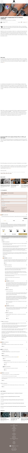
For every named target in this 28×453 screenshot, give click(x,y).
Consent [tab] (5, 220)
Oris (8, 173)
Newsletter (14, 430)
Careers (14, 427)
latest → (26, 177)
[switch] (11, 231)
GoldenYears (7, 305)
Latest (14, 439)
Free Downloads (14, 428)
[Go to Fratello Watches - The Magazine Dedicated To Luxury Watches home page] (14, 0)
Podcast (2, 173)
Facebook (14, 442)
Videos (14, 429)
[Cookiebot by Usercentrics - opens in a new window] (24, 218)
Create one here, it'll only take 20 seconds (8, 210)
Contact (14, 431)
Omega (7, 173)
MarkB (2, 214)
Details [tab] (14, 220)
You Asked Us (14, 436)
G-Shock (4, 173)
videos (26, 2)
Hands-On (14, 434)
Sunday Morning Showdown (14, 438)
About (14, 426)
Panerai (10, 173)
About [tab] (23, 220)
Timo (3, 355)
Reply (8, 287)
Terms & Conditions (14, 449)
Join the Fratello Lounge (14, 425)
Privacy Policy (14, 450)
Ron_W (2, 349)
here (4, 62)
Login (3, 208)
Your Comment (2, 194)
